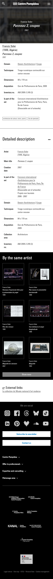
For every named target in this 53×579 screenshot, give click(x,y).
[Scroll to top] (47, 573)
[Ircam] (36, 500)
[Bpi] (18, 500)
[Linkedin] (7, 424)
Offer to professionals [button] (11, 464)
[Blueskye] (36, 414)
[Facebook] (17, 414)
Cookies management (42, 572)
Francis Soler (9, 46)
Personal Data (30, 572)
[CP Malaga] (34, 514)
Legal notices (8, 572)
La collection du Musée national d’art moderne (21, 391)
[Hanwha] (26, 542)
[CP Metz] (19, 514)
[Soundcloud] (36, 424)
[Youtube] (46, 424)
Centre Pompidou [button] (10, 457)
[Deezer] (26, 424)
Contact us (26, 443)
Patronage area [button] (9, 478)
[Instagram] (7, 414)
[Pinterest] (17, 424)
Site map (16, 572)
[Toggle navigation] (49, 4)
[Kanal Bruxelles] (19, 528)
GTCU (23, 572)
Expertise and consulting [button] (13, 471)
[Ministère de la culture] (26, 559)
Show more (26, 374)
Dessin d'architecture (26, 64)
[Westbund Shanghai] (37, 528)
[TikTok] (46, 414)
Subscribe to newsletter (27, 434)
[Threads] (26, 414)
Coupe (39, 64)
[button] (26, 139)
